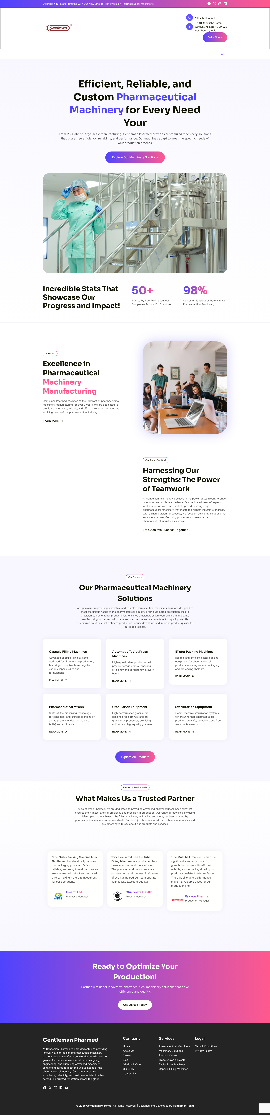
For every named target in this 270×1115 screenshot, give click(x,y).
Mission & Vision (132, 1064)
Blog (125, 1059)
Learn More (51, 421)
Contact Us (129, 1073)
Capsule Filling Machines (173, 1068)
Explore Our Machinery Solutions (135, 157)
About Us (128, 1050)
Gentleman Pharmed (71, 1040)
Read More (56, 680)
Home (126, 1046)
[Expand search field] (222, 53)
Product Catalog (168, 1055)
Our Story (128, 1068)
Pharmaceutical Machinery (174, 1046)
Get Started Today (135, 1004)
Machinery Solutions (171, 1050)
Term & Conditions (206, 1046)
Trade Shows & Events (172, 1059)
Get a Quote (215, 37)
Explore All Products (135, 757)
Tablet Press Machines (172, 1064)
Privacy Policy (203, 1050)
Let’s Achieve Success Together (165, 530)
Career (127, 1055)
